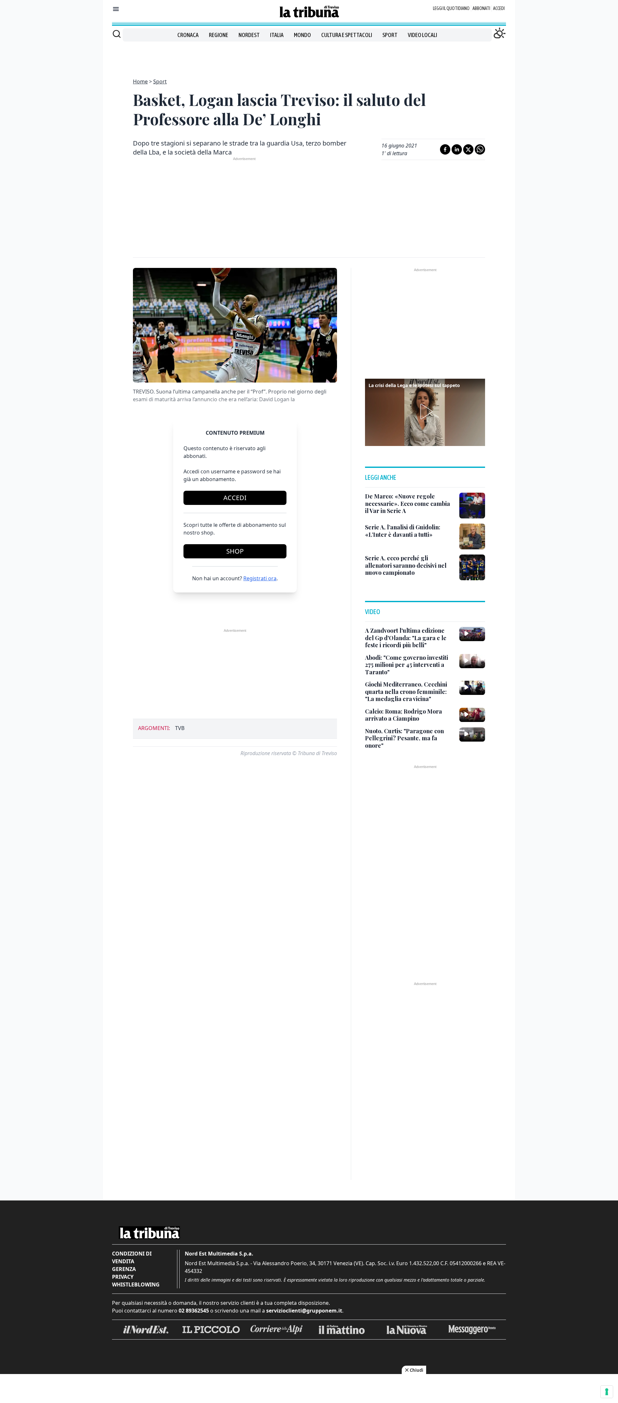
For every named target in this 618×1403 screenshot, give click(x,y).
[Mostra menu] (116, 9)
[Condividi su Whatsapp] (480, 149)
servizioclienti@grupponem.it (304, 1310)
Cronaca (188, 35)
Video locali (422, 35)
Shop (235, 551)
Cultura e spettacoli (346, 35)
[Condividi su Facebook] (445, 149)
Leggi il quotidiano (451, 8)
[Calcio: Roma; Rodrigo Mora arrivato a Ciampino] (472, 715)
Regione (218, 35)
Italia (277, 35)
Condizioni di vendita (132, 1257)
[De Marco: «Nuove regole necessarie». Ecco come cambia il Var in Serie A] (472, 505)
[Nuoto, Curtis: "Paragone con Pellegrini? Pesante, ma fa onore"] (472, 734)
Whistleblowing (136, 1284)
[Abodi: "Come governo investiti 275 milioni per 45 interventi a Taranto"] (472, 661)
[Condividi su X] (468, 149)
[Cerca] (116, 34)
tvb (179, 728)
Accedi (499, 8)
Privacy (123, 1276)
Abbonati (481, 8)
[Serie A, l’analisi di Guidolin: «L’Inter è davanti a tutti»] (472, 536)
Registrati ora (259, 578)
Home (140, 81)
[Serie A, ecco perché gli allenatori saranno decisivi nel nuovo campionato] (472, 567)
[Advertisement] (309, 56)
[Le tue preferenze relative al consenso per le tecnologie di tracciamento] (607, 1392)
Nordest (249, 35)
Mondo (302, 35)
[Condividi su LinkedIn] (457, 149)
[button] (425, 411)
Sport (390, 35)
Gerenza (124, 1269)
